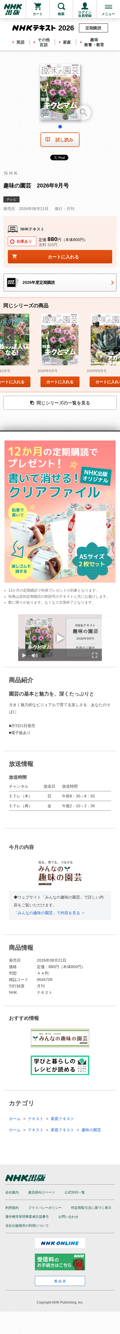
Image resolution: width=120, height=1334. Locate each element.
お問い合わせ (68, 1217)
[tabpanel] (60, 94)
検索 (61, 14)
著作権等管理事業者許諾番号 (27, 1217)
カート (38, 14)
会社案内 (12, 1192)
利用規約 (12, 1208)
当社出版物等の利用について (27, 1226)
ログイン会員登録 (85, 14)
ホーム (15, 1118)
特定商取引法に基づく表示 (91, 1208)
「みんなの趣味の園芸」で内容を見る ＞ (49, 913)
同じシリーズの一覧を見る (63, 403)
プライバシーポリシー (45, 1208)
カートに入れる (60, 382)
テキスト (36, 1118)
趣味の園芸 (91, 1130)
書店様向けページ (41, 1192)
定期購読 (93, 28)
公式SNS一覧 (74, 1192)
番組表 (60, 1281)
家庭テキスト (62, 1118)
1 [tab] (60, 126)
